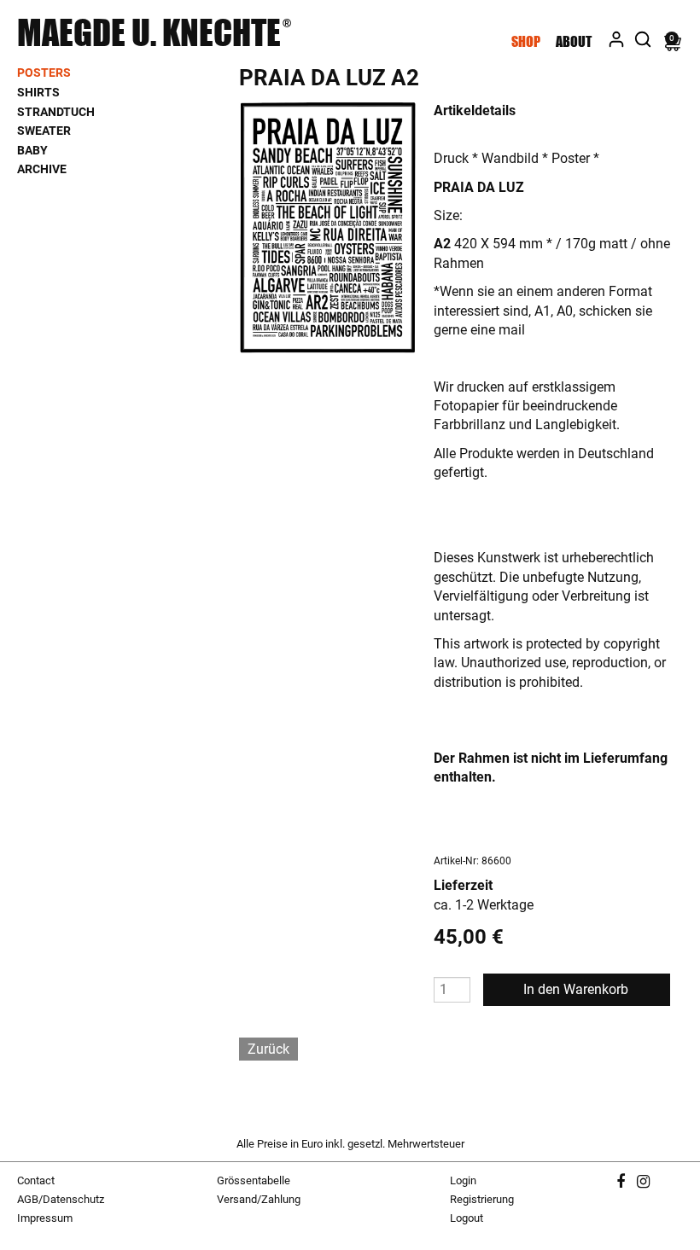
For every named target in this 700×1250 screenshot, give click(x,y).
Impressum (45, 1218)
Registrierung (482, 1199)
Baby (32, 150)
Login (463, 1180)
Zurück (268, 1049)
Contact (36, 1180)
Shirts (38, 92)
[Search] (642, 36)
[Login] (616, 36)
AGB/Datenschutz (60, 1199)
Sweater (44, 130)
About (574, 41)
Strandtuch (56, 112)
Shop (525, 41)
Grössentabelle (253, 1180)
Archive (42, 169)
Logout (466, 1218)
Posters (44, 72)
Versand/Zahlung (258, 1199)
